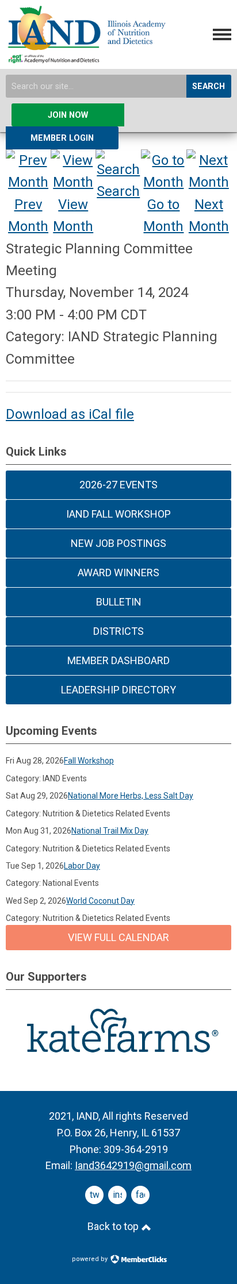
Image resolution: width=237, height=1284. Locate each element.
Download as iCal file (70, 414)
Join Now (68, 115)
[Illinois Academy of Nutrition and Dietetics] (86, 59)
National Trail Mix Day (109, 830)
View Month (73, 215)
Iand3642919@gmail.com (133, 1165)
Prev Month (28, 215)
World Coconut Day (100, 900)
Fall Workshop (89, 760)
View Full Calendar (118, 937)
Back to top (114, 1226)
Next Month (209, 215)
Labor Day (82, 865)
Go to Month (163, 215)
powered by (90, 1259)
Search (208, 86)
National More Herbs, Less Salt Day (130, 795)
